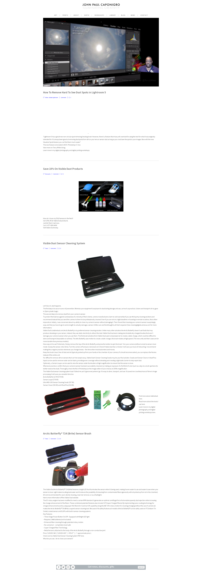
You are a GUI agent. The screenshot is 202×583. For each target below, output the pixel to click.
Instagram (68, 567)
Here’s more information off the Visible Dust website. (61, 498)
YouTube (72, 567)
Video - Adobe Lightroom (51, 97)
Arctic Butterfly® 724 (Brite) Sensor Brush (67, 433)
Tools (46, 248)
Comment (63, 97)
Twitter (63, 567)
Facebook (58, 567)
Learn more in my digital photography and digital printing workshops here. (147, 409)
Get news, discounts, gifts (101, 567)
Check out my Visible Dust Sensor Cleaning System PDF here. (63, 536)
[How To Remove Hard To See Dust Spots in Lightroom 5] (101, 52)
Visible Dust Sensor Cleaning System (64, 243)
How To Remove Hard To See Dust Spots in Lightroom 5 (74, 92)
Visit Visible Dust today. (50, 228)
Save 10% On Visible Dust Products (63, 168)
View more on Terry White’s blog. (54, 147)
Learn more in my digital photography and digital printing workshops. (66, 150)
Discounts (47, 174)
